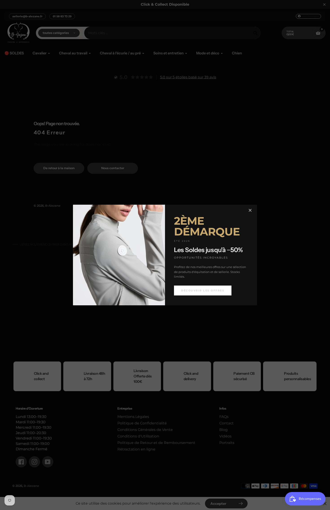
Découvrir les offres (202, 290)
